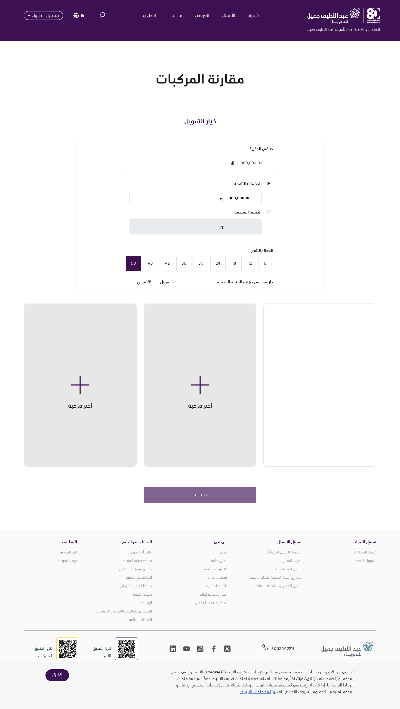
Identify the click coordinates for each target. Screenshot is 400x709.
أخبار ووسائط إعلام (213, 595)
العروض (202, 16)
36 (184, 263)
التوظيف (70, 552)
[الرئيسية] (350, 16)
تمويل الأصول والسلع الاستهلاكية (277, 586)
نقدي (141, 282)
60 (133, 263)
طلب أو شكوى (141, 552)
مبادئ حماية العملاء (137, 561)
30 (201, 263)
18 (234, 263)
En (83, 16)
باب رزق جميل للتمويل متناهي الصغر (275, 578)
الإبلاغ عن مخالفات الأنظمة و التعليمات (124, 611)
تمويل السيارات (365, 552)
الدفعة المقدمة (247, 212)
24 (218, 263)
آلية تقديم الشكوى (138, 578)
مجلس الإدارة (217, 578)
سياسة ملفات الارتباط (258, 692)
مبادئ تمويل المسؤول (135, 569)
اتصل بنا (148, 16)
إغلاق (57, 675)
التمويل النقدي (365, 561)
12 (250, 263)
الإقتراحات (145, 603)
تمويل (165, 282)
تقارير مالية (219, 561)
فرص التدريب (68, 561)
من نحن (175, 16)
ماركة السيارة (241, 369)
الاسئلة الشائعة (140, 620)
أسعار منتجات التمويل (211, 603)
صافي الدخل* (261, 149)
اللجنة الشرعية (216, 586)
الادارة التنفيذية (215, 569)
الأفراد (253, 16)
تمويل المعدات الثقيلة (285, 569)
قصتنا (223, 552)
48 (150, 263)
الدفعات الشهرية (246, 184)
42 (167, 263)
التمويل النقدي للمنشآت (283, 552)
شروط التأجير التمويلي (136, 586)
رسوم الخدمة (142, 595)
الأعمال (228, 16)
